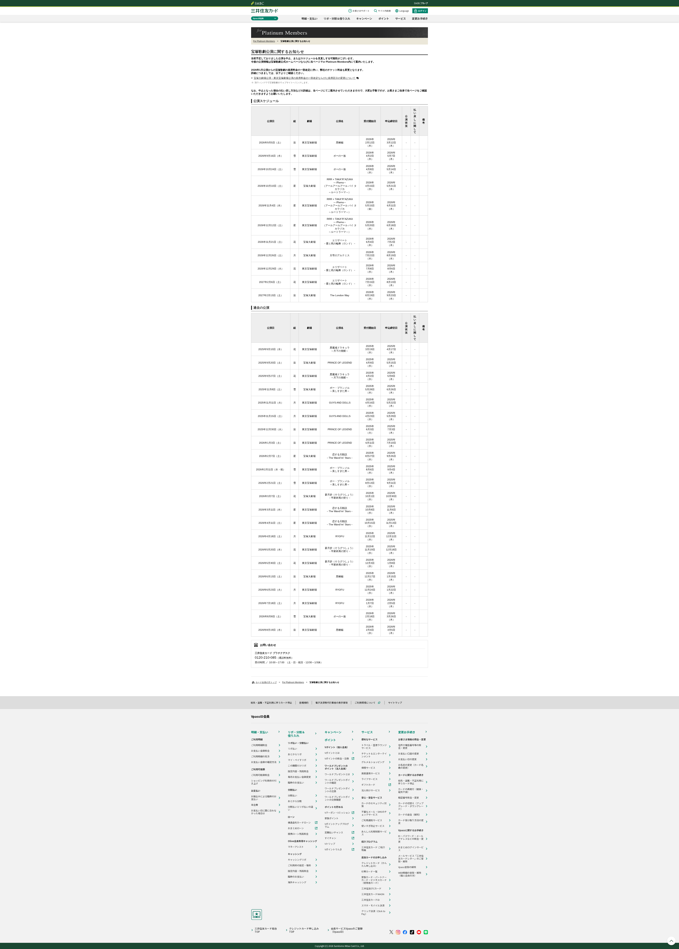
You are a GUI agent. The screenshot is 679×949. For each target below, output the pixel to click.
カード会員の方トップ (266, 682)
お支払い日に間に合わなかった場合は (263, 812)
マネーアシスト (296, 846)
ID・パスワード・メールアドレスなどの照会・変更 (410, 839)
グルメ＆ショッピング (372, 762)
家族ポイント (331, 818)
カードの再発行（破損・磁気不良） (410, 790)
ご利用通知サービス (371, 820)
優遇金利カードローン (299, 822)
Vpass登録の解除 (407, 867)
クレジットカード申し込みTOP (304, 930)
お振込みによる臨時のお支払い (263, 798)
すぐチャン (330, 838)
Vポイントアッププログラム (337, 825)
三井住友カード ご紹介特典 (373, 849)
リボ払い (292, 748)
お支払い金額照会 (260, 750)
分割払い (292, 795)
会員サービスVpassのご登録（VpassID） (346, 930)
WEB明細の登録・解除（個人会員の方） (409, 874)
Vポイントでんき (333, 849)
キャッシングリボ (297, 859)
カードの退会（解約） (409, 814)
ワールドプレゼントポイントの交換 (337, 790)
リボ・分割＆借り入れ (337, 18)
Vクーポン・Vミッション (337, 812)
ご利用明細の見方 (260, 756)
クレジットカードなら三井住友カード (264, 11)
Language (404, 10)
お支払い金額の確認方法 (263, 762)
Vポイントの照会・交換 (337, 758)
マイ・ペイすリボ (297, 760)
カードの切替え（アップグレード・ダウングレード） (410, 806)
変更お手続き (420, 18)
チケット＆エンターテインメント (374, 755)
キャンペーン (364, 18)
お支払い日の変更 (407, 759)
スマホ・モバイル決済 (372, 905)
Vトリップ (330, 843)
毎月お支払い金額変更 (299, 777)
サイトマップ (396, 702)
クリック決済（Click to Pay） (373, 912)
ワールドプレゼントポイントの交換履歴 (337, 798)
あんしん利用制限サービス (374, 833)
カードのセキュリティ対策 (374, 805)
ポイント (383, 18)
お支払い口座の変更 (408, 753)
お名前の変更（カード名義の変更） (410, 766)
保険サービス (368, 767)
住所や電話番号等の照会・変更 (409, 746)
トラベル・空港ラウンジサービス (374, 746)
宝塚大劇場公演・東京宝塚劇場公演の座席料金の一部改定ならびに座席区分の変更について (305, 78)
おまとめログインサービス (410, 849)
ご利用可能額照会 (260, 775)
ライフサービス (369, 779)
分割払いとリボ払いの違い (300, 808)
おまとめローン (296, 828)
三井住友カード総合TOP (266, 930)
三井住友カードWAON (372, 894)
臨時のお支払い (296, 782)
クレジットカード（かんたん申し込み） (374, 864)
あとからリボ (295, 754)
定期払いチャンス (334, 832)
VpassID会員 (258, 18)
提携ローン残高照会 (298, 833)
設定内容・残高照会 (298, 771)
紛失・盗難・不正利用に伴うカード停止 (273, 702)
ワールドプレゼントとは (337, 774)
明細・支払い (309, 18)
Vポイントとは (332, 752)
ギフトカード (368, 784)
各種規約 (305, 702)
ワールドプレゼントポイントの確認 (337, 781)
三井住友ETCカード (371, 888)
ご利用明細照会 (259, 745)
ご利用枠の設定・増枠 (299, 865)
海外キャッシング (297, 882)
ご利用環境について (366, 702)
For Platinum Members (264, 41)
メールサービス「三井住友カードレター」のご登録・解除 (410, 858)
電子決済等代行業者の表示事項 (333, 702)
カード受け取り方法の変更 (410, 822)
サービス (400, 18)
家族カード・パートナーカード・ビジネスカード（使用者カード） (374, 880)
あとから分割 (295, 801)
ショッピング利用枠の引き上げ (263, 782)
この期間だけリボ (297, 765)
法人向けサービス (370, 790)
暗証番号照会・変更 (408, 797)
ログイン (422, 10)
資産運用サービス (370, 773)
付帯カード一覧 (369, 871)
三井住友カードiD (370, 899)
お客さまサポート (361, 10)
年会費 (254, 804)
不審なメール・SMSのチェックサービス (374, 813)
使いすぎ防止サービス (372, 826)
